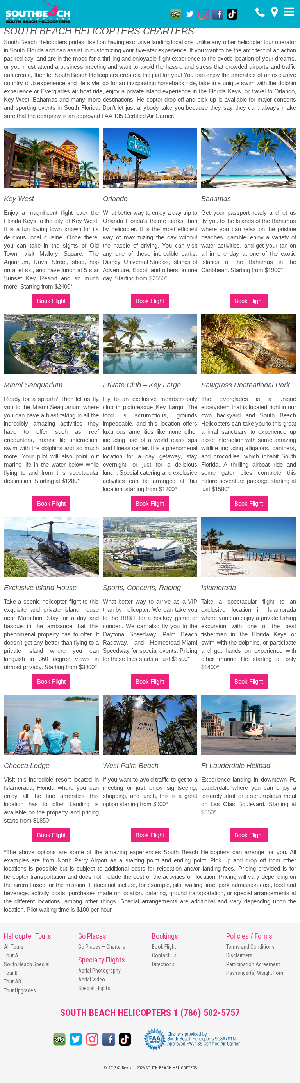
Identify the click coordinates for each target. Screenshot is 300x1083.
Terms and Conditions (250, 947)
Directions (163, 964)
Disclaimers (239, 955)
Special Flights (94, 988)
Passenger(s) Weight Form (255, 973)
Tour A (11, 955)
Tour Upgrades (20, 990)
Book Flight (51, 300)
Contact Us (164, 955)
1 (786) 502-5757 (206, 1012)
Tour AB (12, 981)
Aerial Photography (99, 970)
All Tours (13, 947)
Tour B (11, 973)
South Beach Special (27, 964)
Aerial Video (91, 979)
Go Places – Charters (101, 947)
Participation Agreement (253, 964)
